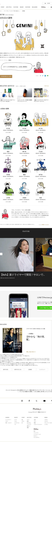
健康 (28, 427)
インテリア (29, 424)
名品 (34, 431)
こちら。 (22, 354)
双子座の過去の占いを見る (6, 76)
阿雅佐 (43, 224)
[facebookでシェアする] (40, 75)
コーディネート (8, 420)
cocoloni (47, 224)
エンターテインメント (38, 424)
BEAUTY (16, 417)
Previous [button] (1, 93)
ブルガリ (46, 420)
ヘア (15, 424)
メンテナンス (16, 423)
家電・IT (28, 426)
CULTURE (36, 417)
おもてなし (29, 423)
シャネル (46, 424)
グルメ (23, 421)
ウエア (6, 421)
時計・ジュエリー (8, 423)
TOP (0, 11)
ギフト (28, 420)
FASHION (7, 417)
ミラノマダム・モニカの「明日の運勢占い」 (12, 11)
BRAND (45, 417)
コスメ (15, 421)
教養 (35, 423)
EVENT (23, 417)
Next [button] (47, 93)
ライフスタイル (36, 437)
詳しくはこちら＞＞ (31, 352)
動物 (28, 421)
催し (22, 420)
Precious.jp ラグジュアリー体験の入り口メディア (37, 412)
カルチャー (36, 436)
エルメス (46, 421)
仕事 (35, 420)
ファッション (36, 433)
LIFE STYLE (29, 417)
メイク (15, 420)
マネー (35, 421)
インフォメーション (37, 434)
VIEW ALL (46, 86)
